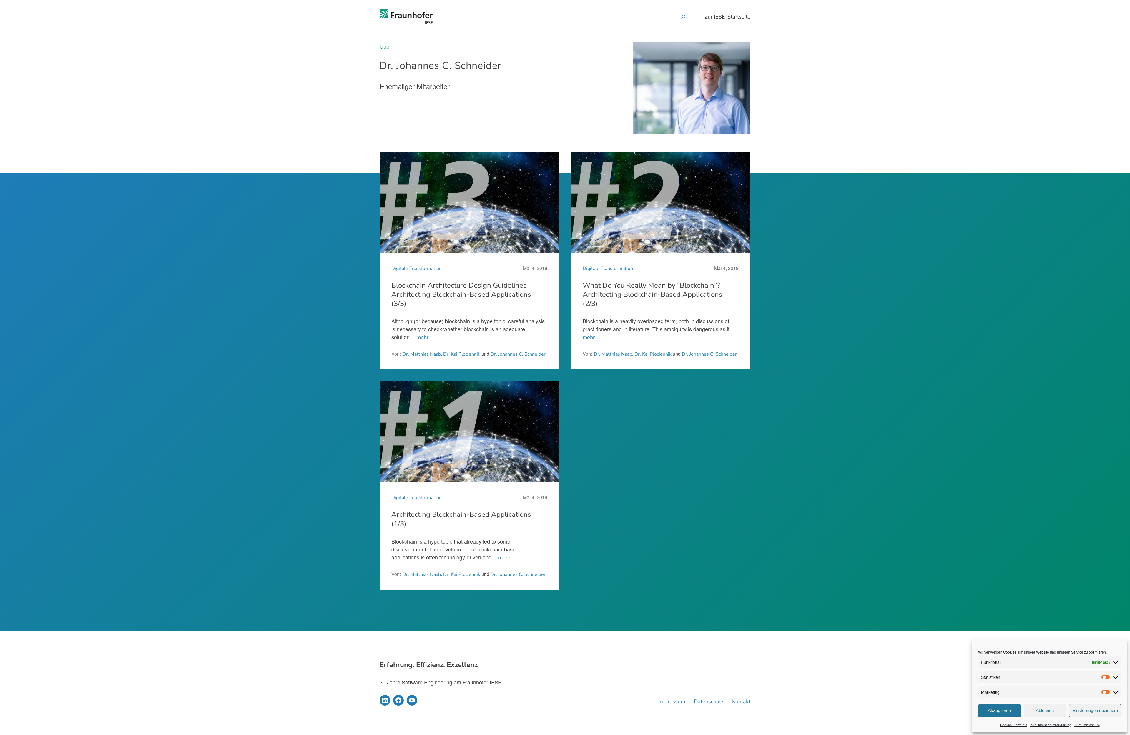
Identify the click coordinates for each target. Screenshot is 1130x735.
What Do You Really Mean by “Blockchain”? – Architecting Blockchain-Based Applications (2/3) (654, 294)
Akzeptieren (999, 710)
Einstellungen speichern (1095, 710)
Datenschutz (708, 701)
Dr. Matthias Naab (422, 354)
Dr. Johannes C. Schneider (518, 354)
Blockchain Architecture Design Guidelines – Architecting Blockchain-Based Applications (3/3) (461, 294)
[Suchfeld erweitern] (683, 17)
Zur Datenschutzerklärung (1050, 725)
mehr (422, 337)
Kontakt (741, 701)
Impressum (672, 701)
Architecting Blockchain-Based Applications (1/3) (461, 519)
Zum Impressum (1087, 725)
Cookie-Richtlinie (1013, 725)
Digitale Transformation (416, 268)
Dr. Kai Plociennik (461, 354)
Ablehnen (1045, 710)
